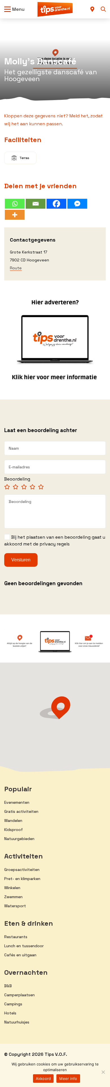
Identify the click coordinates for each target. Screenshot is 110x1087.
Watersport (15, 905)
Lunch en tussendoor (24, 945)
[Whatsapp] (15, 204)
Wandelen (13, 820)
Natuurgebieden (19, 838)
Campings (13, 1003)
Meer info (68, 1078)
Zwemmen (13, 896)
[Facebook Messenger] (77, 204)
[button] (55, 708)
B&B (8, 985)
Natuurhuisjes (16, 1022)
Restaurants (15, 936)
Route (16, 267)
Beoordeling (17, 479)
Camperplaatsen (19, 994)
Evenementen (16, 802)
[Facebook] (56, 204)
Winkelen (12, 887)
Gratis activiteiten (21, 811)
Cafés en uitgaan (20, 954)
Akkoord (43, 1078)
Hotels (10, 1013)
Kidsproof (13, 829)
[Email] (35, 204)
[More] (15, 215)
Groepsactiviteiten (21, 869)
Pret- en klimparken (22, 878)
